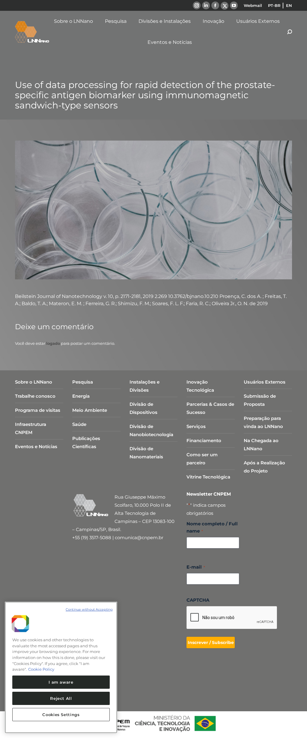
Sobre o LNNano (33, 382)
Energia (81, 396)
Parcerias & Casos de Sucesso (210, 408)
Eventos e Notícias (36, 446)
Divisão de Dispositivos (143, 408)
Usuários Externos (264, 382)
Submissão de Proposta (260, 400)
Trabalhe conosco (35, 396)
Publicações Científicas (86, 442)
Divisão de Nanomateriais (146, 453)
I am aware (61, 682)
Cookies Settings (61, 714)
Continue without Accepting (89, 609)
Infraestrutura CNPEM (30, 428)
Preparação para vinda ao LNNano (263, 422)
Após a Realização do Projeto (264, 467)
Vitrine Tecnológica (208, 477)
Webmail (253, 5)
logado (53, 343)
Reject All (61, 698)
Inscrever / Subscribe (211, 642)
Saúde (79, 424)
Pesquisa (82, 382)
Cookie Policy (41, 669)
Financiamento (203, 440)
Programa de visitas (37, 410)
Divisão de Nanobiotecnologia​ (151, 430)
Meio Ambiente (89, 410)
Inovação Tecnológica (200, 386)
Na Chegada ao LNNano (261, 444)
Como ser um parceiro (202, 459)
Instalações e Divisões (144, 386)
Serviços (196, 426)
